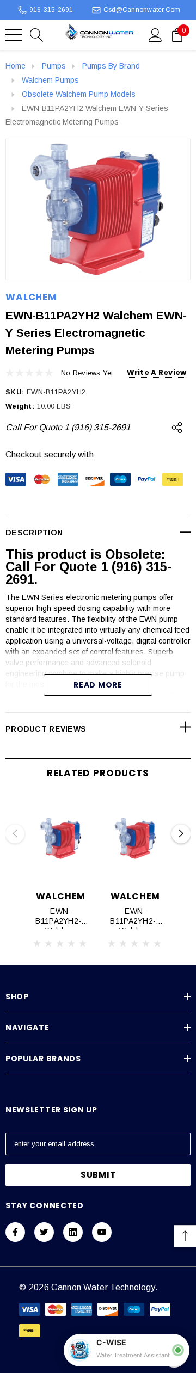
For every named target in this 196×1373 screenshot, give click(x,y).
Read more (98, 684)
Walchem (31, 297)
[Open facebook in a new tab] (15, 1232)
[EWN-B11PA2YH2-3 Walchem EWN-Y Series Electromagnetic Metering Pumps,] (135, 839)
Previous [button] (14, 833)
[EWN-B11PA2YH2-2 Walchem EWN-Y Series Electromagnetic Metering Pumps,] (61, 839)
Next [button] (181, 833)
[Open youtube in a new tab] (102, 1232)
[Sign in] (155, 34)
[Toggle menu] (13, 35)
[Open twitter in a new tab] (44, 1232)
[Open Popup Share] (177, 427)
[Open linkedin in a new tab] (73, 1232)
